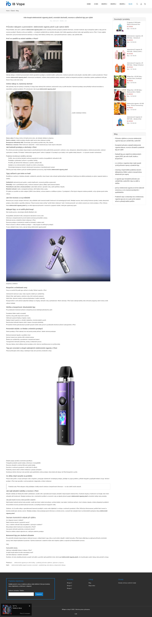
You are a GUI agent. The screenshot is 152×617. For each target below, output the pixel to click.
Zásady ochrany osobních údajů (127, 583)
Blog (130, 4)
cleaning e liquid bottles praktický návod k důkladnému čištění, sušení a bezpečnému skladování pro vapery (128, 172)
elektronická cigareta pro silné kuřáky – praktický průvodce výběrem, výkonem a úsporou (39, 562)
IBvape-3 (104, 4)
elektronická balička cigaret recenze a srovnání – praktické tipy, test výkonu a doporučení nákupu (39, 565)
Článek (13, 10)
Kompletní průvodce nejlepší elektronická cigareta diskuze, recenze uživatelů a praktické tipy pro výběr (129, 147)
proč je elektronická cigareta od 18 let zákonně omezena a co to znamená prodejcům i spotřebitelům (129, 190)
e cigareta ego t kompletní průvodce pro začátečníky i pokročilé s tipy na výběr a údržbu (127, 181)
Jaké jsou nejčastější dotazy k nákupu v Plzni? (19, 550)
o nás (96, 4)
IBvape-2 (113, 4)
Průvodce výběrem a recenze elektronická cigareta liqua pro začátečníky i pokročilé (128, 139)
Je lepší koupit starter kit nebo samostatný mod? (19, 552)
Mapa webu (92, 585)
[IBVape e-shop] (15, 5)
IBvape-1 (122, 4)
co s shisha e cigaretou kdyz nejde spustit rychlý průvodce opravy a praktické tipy (128, 164)
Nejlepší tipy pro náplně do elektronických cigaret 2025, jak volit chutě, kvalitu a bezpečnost (128, 156)
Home (89, 4)
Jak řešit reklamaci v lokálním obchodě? (17, 554)
